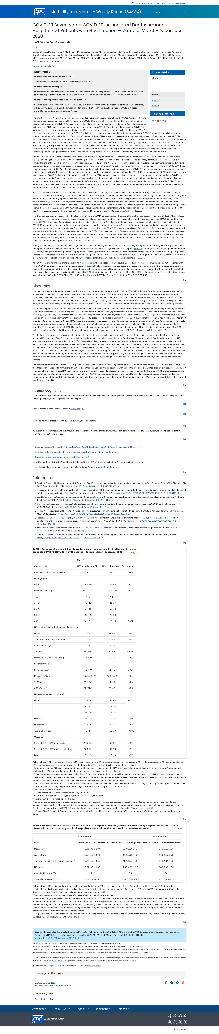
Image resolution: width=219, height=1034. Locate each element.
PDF (159, 121)
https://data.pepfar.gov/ (106, 467)
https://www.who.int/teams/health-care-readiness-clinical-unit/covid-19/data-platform (73, 452)
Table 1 (155, 100)
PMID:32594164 (111, 500)
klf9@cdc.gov (77, 408)
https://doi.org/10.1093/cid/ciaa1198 (82, 486)
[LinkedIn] (185, 1016)
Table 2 (155, 105)
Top (184, 280)
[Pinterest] (175, 1022)
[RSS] (185, 1022)
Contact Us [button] (38, 1008)
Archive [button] (123, 1008)
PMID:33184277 (92, 537)
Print (35, 47)
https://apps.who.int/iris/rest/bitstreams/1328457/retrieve (60, 457)
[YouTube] (170, 1022)
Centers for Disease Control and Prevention (55, 985)
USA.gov (184, 1029)
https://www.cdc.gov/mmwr (58, 961)
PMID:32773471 (45, 524)
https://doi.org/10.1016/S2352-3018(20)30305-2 (136, 493)
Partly (44, 999)
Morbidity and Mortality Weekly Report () (96, 12)
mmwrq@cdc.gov (94, 966)
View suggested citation (44, 66)
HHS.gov (175, 1029)
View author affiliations (50, 61)
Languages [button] (102, 1008)
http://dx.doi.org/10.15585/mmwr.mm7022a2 (55, 938)
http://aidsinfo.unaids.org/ (72, 530)
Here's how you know (178, 3)
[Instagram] (180, 1016)
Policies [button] (81, 1008)
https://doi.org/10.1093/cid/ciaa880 (83, 500)
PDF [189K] (59, 973)
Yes (36, 999)
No (51, 999)
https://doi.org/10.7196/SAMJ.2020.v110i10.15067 (83, 514)
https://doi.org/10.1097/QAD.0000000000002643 (150, 521)
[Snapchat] (180, 1022)
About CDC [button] (61, 1008)
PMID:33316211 (171, 493)
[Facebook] (170, 1016)
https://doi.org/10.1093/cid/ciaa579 (70, 507)
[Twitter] (175, 1016)
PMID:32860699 (111, 486)
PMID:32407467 (98, 507)
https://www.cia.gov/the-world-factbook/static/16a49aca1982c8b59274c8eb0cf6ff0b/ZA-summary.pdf (82, 447)
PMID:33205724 (119, 514)
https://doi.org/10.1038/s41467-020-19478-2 (58, 537)
